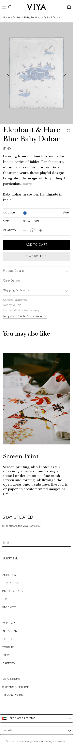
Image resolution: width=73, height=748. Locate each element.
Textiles (17, 18)
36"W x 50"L (31, 221)
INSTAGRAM (9, 631)
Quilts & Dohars (52, 18)
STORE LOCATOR (13, 591)
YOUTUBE (8, 647)
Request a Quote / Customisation (25, 316)
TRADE (6, 599)
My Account (11, 679)
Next (65, 74)
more (27, 184)
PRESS (6, 655)
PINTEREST (9, 639)
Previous (8, 74)
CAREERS (8, 663)
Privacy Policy (12, 695)
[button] (10, 7)
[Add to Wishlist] (67, 130)
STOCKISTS (9, 607)
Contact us (36, 256)
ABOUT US (9, 575)
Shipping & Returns (15, 687)
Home (6, 18)
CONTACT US (10, 583)
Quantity (9, 230)
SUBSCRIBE (10, 558)
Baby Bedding (32, 18)
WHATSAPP (9, 623)
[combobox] (36, 718)
